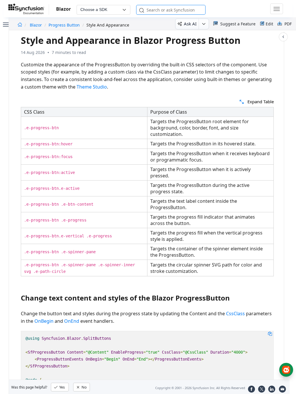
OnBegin (43, 321)
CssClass (235, 313)
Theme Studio (92, 87)
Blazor (36, 25)
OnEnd (71, 321)
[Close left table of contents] (5, 24)
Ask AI (190, 24)
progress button (64, 25)
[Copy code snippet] (270, 333)
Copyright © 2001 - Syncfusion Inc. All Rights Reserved (200, 388)
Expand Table (260, 101)
